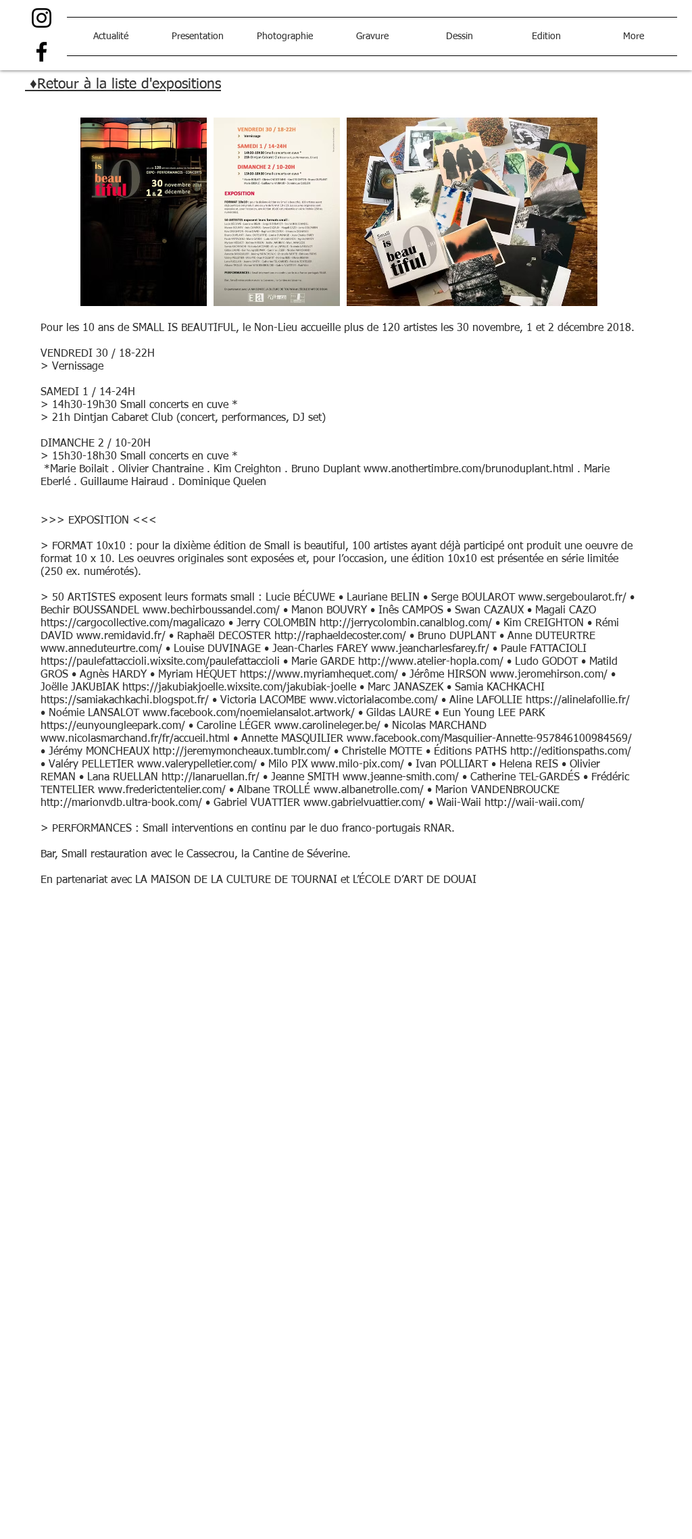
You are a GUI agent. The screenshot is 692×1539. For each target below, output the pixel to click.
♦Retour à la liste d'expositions (123, 85)
